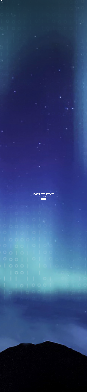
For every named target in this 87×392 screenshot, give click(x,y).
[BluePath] (3, 1)
